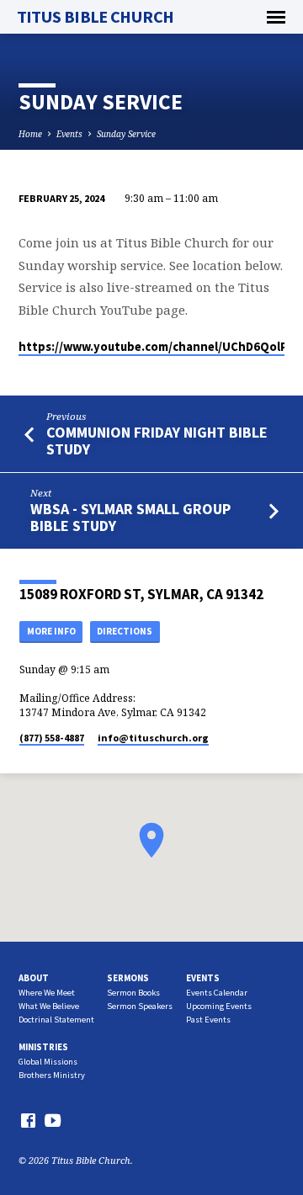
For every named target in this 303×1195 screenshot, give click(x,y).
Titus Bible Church (95, 17)
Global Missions (48, 1061)
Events (69, 134)
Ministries (43, 1047)
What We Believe (49, 1006)
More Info (51, 631)
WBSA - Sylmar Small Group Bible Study (130, 517)
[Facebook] (28, 1120)
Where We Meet (47, 992)
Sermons (128, 978)
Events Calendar (216, 992)
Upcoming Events (219, 1006)
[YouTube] (52, 1120)
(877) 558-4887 (51, 737)
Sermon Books (133, 992)
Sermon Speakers (140, 1006)
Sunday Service (126, 134)
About (34, 978)
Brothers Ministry (52, 1075)
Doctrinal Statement (56, 1019)
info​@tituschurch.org (153, 737)
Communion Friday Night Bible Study (157, 440)
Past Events (208, 1019)
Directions (124, 631)
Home (30, 134)
